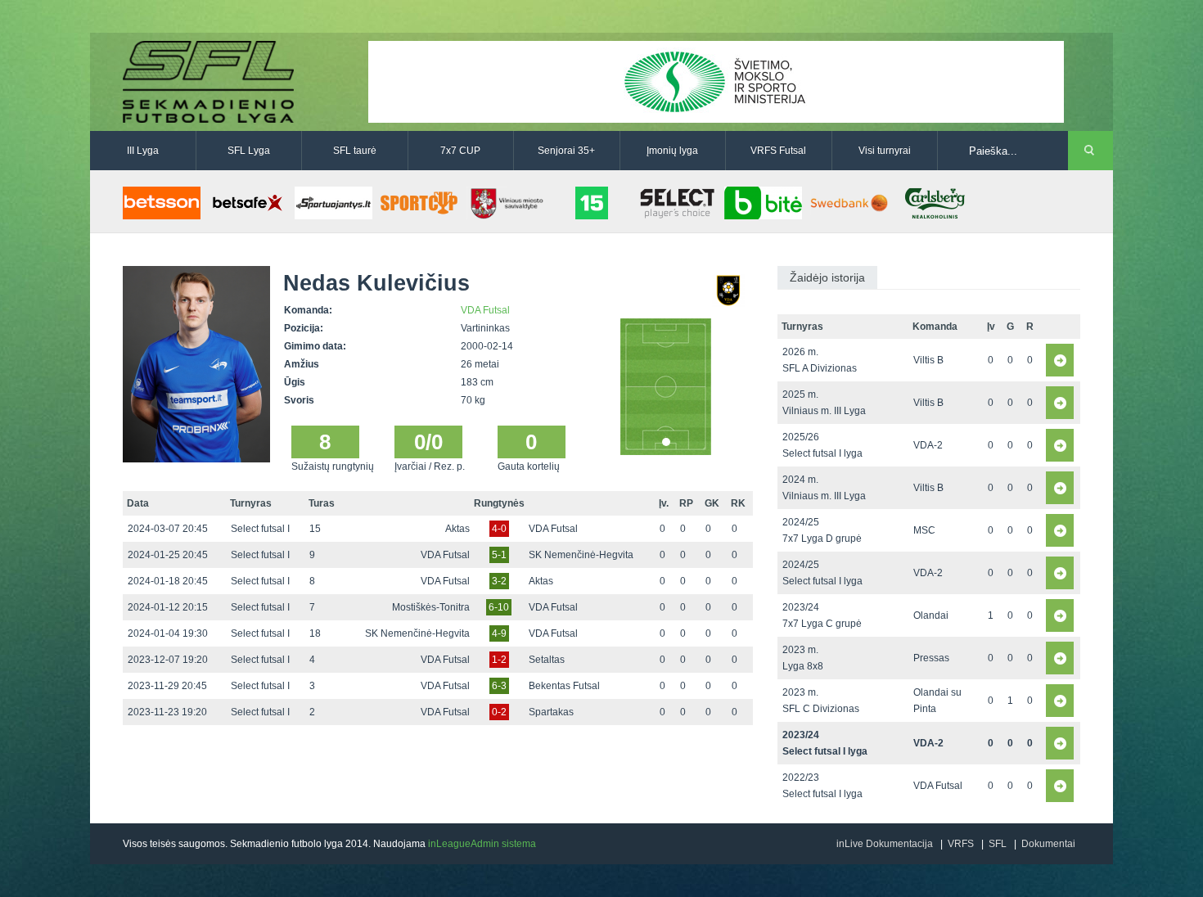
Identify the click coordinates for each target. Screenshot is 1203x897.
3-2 (499, 581)
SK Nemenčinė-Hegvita (581, 555)
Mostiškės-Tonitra (431, 607)
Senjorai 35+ (566, 150)
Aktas (457, 528)
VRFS (961, 844)
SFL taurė (354, 150)
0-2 (499, 712)
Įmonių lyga (672, 150)
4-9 (499, 633)
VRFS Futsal (778, 150)
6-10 (499, 607)
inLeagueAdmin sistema (482, 844)
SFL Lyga (249, 150)
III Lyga (143, 150)
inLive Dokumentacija (884, 844)
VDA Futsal (485, 310)
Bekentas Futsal (564, 686)
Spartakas (551, 712)
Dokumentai (1048, 844)
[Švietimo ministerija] (716, 81)
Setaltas (547, 659)
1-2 (499, 659)
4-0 (499, 528)
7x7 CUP (460, 150)
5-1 (499, 555)
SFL (998, 844)
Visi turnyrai (884, 150)
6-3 (499, 686)
